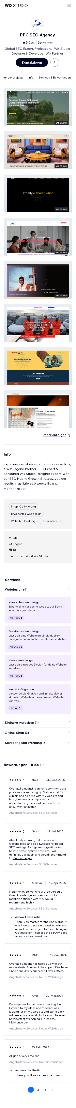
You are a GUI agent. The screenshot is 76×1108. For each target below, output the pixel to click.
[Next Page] (53, 1090)
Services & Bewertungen (55, 77)
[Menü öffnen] (69, 5)
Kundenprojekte (13, 77)
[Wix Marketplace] (16, 5)
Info (31, 77)
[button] (38, 107)
